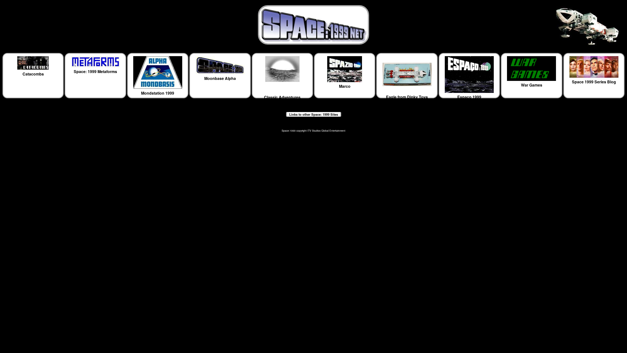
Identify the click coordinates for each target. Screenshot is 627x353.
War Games (531, 85)
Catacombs (33, 74)
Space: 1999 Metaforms (95, 71)
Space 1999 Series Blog (594, 82)
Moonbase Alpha (220, 78)
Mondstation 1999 (157, 93)
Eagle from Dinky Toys (407, 96)
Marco (344, 86)
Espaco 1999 (469, 96)
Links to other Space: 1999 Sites (313, 114)
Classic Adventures (282, 96)
